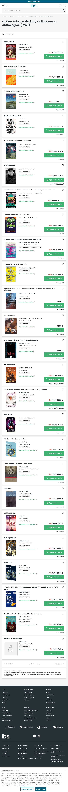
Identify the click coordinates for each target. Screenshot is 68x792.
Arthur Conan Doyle (25, 217)
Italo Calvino (24, 94)
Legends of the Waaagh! (13, 639)
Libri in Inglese (6, 700)
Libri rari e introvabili (29, 695)
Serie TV (4, 718)
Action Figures (28, 720)
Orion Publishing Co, (24, 493)
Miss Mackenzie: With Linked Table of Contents (21, 340)
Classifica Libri (6, 695)
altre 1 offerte (60, 184)
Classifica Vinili (50, 702)
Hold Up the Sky (9, 513)
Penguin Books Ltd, (24, 96)
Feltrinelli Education (56, 759)
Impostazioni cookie (27, 789)
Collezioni (26, 700)
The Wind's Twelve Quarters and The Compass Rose (23, 614)
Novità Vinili (49, 700)
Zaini (47, 718)
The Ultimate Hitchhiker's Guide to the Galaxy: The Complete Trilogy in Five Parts (31, 588)
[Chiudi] (65, 771)
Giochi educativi (28, 713)
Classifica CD (50, 695)
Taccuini (48, 710)
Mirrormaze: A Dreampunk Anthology (17, 141)
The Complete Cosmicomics (14, 91)
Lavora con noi (38, 756)
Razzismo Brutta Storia (57, 761)
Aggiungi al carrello (55, 56)
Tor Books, (21, 370)
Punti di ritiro (5, 748)
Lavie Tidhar (23, 119)
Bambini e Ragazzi (7, 720)
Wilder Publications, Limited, (26, 345)
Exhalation (8, 562)
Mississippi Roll (9, 165)
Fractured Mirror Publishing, (26, 144)
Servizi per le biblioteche (40, 748)
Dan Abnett (23, 641)
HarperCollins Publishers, (25, 169)
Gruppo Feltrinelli (55, 748)
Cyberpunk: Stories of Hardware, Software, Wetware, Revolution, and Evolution (29, 290)
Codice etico (37, 758)
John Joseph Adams (33, 242)
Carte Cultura (22, 751)
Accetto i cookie (40, 789)
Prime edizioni (28, 692)
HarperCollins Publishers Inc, (26, 244)
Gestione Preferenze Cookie (25, 758)
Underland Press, (23, 296)
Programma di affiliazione (41, 751)
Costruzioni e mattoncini (31, 710)
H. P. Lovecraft (24, 466)
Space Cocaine (9, 315)
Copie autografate (29, 697)
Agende (48, 713)
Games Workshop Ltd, (24, 644)
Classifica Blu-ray (7, 715)
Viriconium (8, 488)
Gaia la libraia (6, 756)
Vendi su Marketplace (40, 753)
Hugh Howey (23, 242)
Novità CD (49, 692)
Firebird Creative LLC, (24, 321)
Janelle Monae (24, 392)
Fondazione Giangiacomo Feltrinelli (58, 755)
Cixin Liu (22, 516)
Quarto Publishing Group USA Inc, (27, 469)
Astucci (48, 720)
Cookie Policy (21, 785)
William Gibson (24, 294)
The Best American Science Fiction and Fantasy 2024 (23, 239)
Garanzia (20, 756)
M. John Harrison (25, 491)
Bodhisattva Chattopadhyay (28, 193)
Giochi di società (28, 715)
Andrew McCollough (40, 318)
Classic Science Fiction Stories (15, 67)
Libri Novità (5, 692)
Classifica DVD (6, 713)
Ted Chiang (23, 442)
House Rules (8, 414)
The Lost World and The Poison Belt (17, 215)
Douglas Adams (24, 592)
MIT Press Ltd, (22, 195)
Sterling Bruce (33, 294)
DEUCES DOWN (9, 365)
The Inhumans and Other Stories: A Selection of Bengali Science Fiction (29, 190)
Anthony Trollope (25, 343)
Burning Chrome (10, 538)
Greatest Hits (9, 42)
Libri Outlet (5, 697)
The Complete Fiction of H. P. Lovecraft (18, 464)
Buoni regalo (5, 751)
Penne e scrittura (50, 715)
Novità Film (5, 710)
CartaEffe (4, 753)
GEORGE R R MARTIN (26, 368)
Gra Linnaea (31, 318)
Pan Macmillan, (23, 70)
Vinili (47, 697)
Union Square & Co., (24, 47)
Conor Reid (35, 217)
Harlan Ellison (24, 45)
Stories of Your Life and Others (15, 439)
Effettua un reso (22, 753)
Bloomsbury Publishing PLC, (26, 268)
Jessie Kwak (23, 318)
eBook (3, 702)
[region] (34, 780)
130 (38, 664)
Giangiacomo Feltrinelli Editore (57, 751)
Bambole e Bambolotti (30, 718)
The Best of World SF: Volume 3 (15, 264)
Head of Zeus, (22, 121)
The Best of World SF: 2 (12, 116)
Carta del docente (23, 748)
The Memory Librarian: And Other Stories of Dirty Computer (25, 390)
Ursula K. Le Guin (25, 617)
